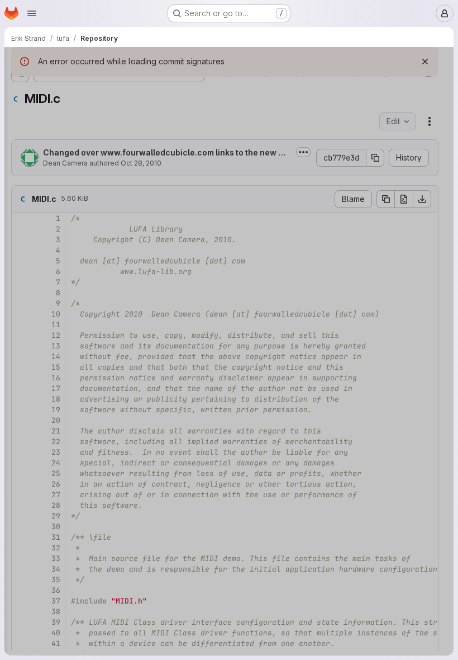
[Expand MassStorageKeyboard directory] (47, 447)
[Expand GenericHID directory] (47, 196)
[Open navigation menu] (32, 13)
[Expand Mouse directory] (47, 465)
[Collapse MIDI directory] (47, 268)
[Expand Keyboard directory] (47, 232)
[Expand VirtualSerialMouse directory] (47, 518)
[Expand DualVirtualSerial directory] (47, 178)
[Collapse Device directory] (29, 107)
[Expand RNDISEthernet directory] (47, 482)
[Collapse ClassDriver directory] (38, 124)
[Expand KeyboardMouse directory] (47, 250)
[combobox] (91, 84)
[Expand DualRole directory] (29, 608)
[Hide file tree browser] (20, 63)
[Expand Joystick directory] (47, 214)
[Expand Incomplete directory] (38, 554)
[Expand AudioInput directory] (47, 142)
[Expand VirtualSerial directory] (47, 500)
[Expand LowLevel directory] (38, 572)
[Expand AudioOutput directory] (47, 160)
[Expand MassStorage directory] (47, 429)
